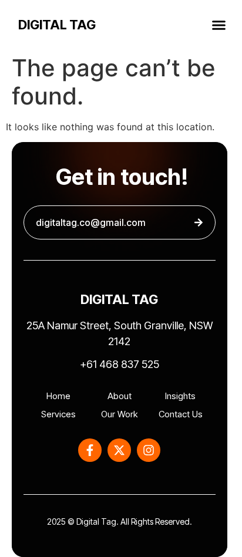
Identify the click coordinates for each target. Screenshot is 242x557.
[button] (219, 24)
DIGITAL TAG (57, 24)
